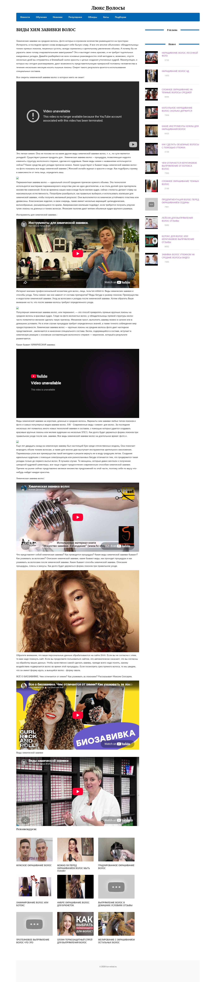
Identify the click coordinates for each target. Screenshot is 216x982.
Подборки (120, 16)
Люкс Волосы (108, 8)
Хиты (106, 16)
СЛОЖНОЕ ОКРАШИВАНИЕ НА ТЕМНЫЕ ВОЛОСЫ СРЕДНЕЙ (177, 91)
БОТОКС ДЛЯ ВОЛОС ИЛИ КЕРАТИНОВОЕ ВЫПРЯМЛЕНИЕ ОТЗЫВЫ (178, 239)
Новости (25, 16)
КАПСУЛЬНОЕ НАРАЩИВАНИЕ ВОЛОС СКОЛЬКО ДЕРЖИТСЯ (177, 109)
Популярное (75, 16)
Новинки (57, 16)
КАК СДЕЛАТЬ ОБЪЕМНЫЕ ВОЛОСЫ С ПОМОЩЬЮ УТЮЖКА (180, 146)
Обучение (41, 16)
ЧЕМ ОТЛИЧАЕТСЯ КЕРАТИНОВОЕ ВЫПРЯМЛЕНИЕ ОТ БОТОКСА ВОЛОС (179, 165)
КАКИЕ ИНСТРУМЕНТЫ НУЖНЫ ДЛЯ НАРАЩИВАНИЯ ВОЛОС (180, 128)
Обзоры (92, 16)
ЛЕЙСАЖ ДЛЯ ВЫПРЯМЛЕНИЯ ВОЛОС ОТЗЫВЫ (177, 219)
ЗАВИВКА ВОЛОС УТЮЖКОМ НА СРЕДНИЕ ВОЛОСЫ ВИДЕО (178, 256)
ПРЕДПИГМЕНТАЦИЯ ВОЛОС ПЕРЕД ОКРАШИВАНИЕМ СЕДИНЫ (180, 201)
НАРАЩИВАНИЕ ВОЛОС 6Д (175, 71)
